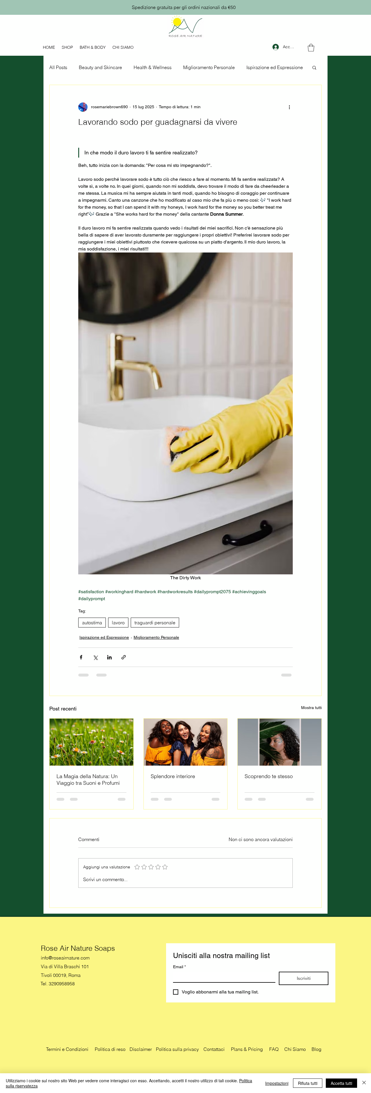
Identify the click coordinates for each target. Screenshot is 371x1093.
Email (179, 966)
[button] (311, 47)
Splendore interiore (173, 776)
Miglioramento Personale (209, 67)
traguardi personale (154, 622)
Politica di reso (110, 1049)
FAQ (274, 1049)
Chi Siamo (295, 1049)
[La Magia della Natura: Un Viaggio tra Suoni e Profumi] (91, 742)
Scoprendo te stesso (269, 776)
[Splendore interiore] (186, 742)
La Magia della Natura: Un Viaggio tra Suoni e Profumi (88, 779)
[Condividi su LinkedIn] (109, 657)
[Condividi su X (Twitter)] (95, 657)
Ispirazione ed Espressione (274, 67)
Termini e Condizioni (67, 1049)
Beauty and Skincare (100, 67)
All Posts (58, 67)
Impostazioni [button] (276, 1083)
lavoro (118, 622)
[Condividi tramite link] (123, 657)
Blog (316, 1049)
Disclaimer (141, 1049)
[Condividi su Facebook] (81, 657)
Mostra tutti (311, 707)
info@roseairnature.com (65, 958)
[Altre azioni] (289, 107)
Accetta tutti (341, 1083)
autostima (92, 622)
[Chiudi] (364, 1083)
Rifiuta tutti (307, 1083)
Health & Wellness (153, 67)
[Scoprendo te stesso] (279, 742)
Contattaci (214, 1049)
